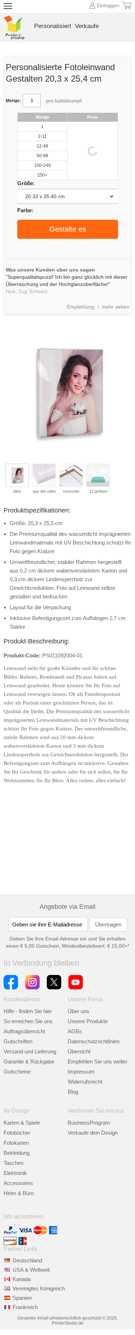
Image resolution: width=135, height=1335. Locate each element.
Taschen (13, 1163)
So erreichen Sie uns (28, 1021)
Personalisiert (52, 26)
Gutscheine (17, 1072)
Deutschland (27, 1260)
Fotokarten (16, 1143)
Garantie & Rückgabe (29, 1061)
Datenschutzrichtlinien (94, 1041)
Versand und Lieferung (30, 1051)
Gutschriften (18, 1041)
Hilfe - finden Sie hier (28, 1011)
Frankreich (25, 1307)
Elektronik (15, 1173)
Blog (73, 1092)
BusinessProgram (89, 1123)
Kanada (22, 1279)
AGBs (75, 1031)
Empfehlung (80, 307)
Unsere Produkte (88, 1021)
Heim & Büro (19, 1193)
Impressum (81, 1072)
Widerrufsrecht (85, 1082)
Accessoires (18, 1183)
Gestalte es (67, 229)
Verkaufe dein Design (93, 1133)
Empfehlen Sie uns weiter (97, 1061)
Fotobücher (17, 1133)
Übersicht (79, 1051)
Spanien (22, 1298)
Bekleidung (17, 1153)
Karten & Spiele (22, 1123)
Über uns (78, 1011)
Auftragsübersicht (24, 1031)
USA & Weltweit (31, 1270)
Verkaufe (87, 26)
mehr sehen (115, 307)
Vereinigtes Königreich (39, 1288)
